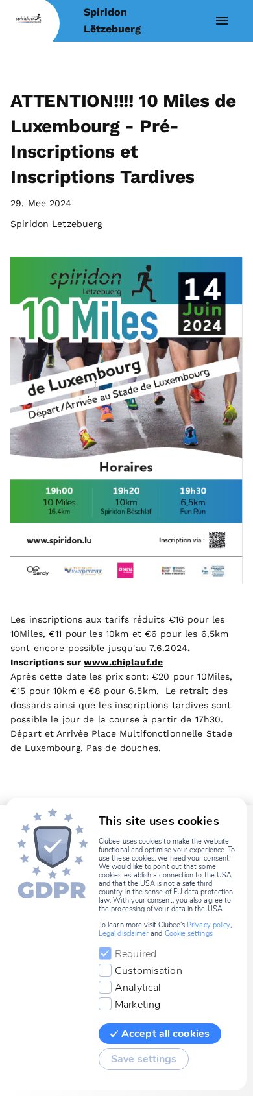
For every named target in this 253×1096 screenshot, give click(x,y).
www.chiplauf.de (123, 662)
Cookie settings (189, 933)
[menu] (221, 20)
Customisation (148, 970)
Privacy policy (208, 925)
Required (135, 953)
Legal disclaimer (124, 933)
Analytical (138, 987)
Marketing (137, 1004)
